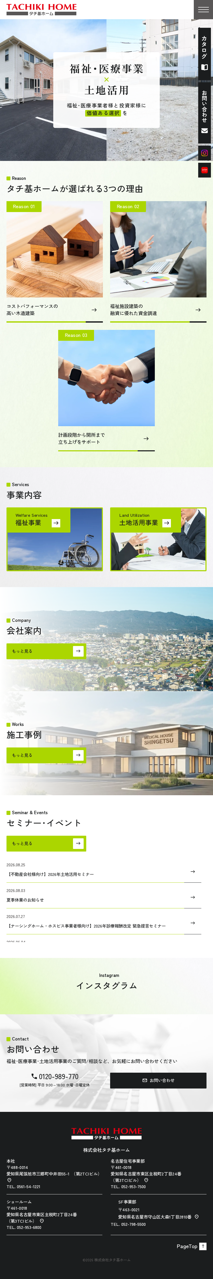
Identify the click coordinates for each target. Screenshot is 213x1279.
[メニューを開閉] (203, 9)
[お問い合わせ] (204, 113)
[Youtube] (204, 170)
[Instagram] (204, 153)
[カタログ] (204, 54)
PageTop (191, 1246)
